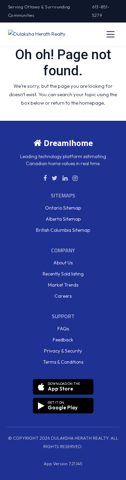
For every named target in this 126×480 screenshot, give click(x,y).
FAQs (63, 329)
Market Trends (63, 285)
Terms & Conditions (63, 362)
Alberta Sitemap (63, 219)
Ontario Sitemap (63, 208)
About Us (63, 263)
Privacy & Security (63, 351)
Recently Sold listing (63, 274)
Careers (63, 296)
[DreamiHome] (37, 34)
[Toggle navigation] (110, 34)
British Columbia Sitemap (63, 230)
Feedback (63, 340)
